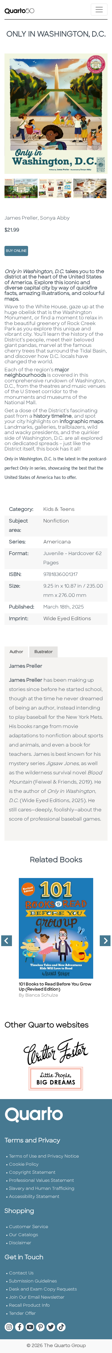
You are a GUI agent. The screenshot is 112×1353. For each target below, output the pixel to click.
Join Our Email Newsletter (37, 1297)
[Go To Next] (103, 943)
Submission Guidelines (33, 1281)
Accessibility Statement (34, 1197)
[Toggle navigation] (99, 10)
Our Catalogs (23, 1235)
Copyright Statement (32, 1172)
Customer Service (28, 1227)
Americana (57, 542)
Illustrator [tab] (43, 652)
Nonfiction (56, 521)
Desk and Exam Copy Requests (43, 1289)
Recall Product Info (29, 1305)
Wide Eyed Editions (67, 619)
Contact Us (21, 1273)
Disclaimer (20, 1243)
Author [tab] (16, 652)
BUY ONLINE (16, 251)
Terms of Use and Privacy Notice (44, 1156)
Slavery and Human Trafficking (41, 1189)
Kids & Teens (58, 509)
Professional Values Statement (41, 1181)
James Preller (25, 666)
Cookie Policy (24, 1164)
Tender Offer (22, 1313)
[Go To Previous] (4, 943)
